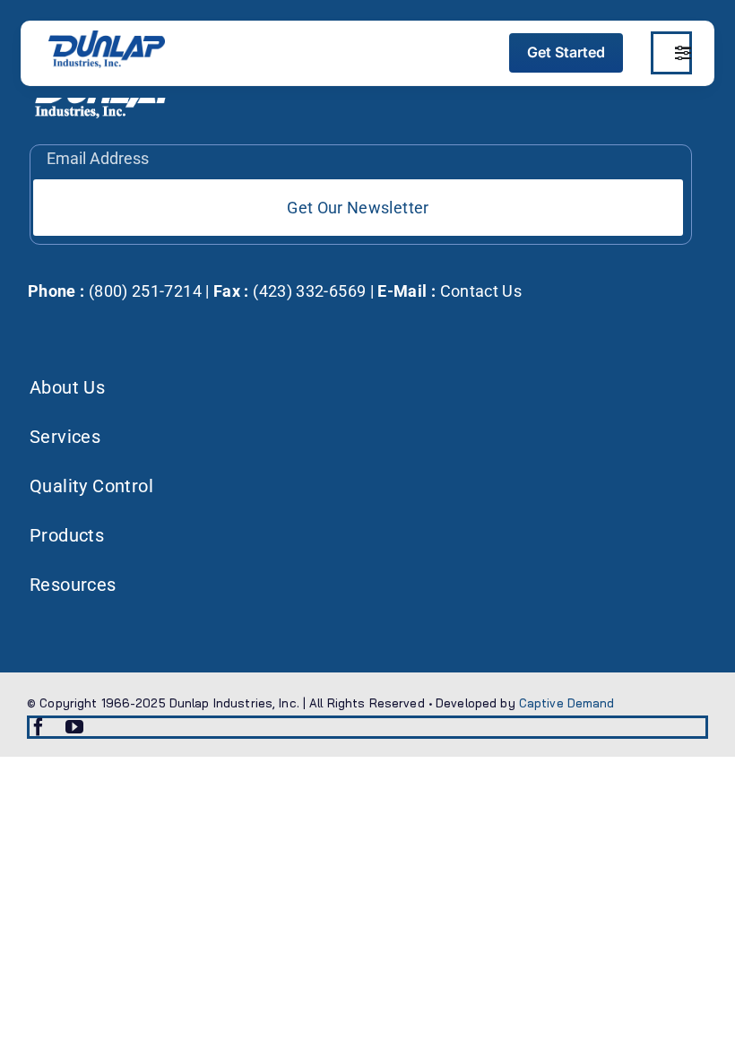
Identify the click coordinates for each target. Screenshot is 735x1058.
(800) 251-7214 (143, 291)
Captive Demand (567, 703)
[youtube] (74, 727)
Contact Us (481, 291)
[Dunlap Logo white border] (106, 38)
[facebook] (39, 727)
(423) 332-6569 (307, 291)
